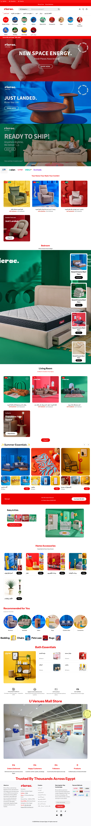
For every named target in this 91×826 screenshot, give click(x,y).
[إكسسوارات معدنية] (75, 462)
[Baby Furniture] (65, 523)
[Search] (59, 9)
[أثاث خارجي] (15, 462)
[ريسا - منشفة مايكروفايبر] (35, 480)
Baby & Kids (13, 510)
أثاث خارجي (4, 487)
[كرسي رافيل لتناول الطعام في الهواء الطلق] (25, 480)
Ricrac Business (49, 4)
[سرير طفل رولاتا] (18, 518)
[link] (20, 556)
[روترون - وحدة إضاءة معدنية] (85, 480)
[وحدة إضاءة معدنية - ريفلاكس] (65, 480)
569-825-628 (27, 805)
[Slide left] (84, 444)
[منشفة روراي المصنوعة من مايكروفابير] (55, 480)
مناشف (33, 487)
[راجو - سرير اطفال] (25, 518)
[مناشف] (45, 462)
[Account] (80, 9)
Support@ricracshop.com (27, 807)
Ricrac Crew (41, 4)
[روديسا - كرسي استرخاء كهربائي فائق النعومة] (45, 194)
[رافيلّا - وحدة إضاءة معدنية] (75, 480)
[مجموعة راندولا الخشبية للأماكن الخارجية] (5, 480)
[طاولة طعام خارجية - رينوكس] (15, 480)
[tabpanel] (78, 266)
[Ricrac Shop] (13, 638)
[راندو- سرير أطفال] (10, 518)
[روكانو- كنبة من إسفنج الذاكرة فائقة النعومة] (17, 389)
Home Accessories (46, 545)
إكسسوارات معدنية (66, 487)
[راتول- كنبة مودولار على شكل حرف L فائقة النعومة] (45, 389)
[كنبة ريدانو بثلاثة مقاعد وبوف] (74, 389)
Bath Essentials (45, 647)
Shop (27, 488)
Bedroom (45, 245)
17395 (26, 793)
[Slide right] (88, 444)
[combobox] (39, 9)
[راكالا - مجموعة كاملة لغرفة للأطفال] (32, 518)
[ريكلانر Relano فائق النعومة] (17, 194)
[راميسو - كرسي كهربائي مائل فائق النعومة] (74, 194)
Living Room (45, 368)
